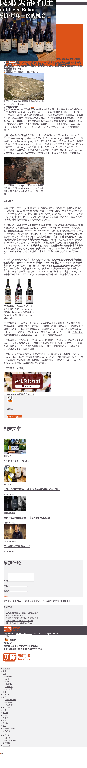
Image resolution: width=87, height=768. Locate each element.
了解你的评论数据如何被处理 (56, 601)
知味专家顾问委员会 (13, 740)
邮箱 (6, 591)
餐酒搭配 (9, 702)
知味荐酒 (6, 669)
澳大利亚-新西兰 (9, 728)
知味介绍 (9, 738)
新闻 (4, 671)
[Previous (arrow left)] (0, 753)
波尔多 (5, 718)
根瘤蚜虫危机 (72, 115)
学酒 (4, 674)
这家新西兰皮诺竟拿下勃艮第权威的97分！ (23, 618)
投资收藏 (9, 687)
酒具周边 (9, 684)
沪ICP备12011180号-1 (24, 634)
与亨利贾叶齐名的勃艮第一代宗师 (19, 621)
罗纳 (27, 394)
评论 (6, 580)
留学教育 (9, 689)
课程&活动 (7, 456)
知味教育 (11, 513)
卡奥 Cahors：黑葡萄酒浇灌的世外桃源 (23, 649)
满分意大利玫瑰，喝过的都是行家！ (20, 623)
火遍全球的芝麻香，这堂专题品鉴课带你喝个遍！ (32, 489)
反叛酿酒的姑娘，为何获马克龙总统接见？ (23, 613)
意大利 (5, 723)
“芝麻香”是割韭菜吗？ (17, 460)
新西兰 (6, 513)
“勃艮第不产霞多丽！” (17, 546)
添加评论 (34, 72)
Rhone (16, 394)
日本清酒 (6, 731)
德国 (4, 726)
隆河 (32, 394)
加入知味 (6, 743)
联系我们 (6, 746)
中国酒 (5, 713)
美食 (4, 697)
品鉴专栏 (6, 694)
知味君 (8, 72)
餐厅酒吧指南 (10, 700)
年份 (7, 681)
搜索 (32, 107)
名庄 (4, 692)
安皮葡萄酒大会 (15, 230)
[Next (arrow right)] (2, 753)
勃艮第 (6, 541)
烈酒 (4, 710)
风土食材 (9, 705)
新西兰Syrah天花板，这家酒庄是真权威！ (28, 517)
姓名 (6, 586)
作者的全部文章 (14, 416)
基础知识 (9, 676)
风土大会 (6, 707)
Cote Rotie (8, 394)
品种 (7, 679)
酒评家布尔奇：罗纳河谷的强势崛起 (21, 646)
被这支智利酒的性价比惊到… (17, 615)
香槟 (4, 720)
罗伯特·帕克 (58, 265)
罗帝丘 (22, 394)
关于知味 (6, 735)
